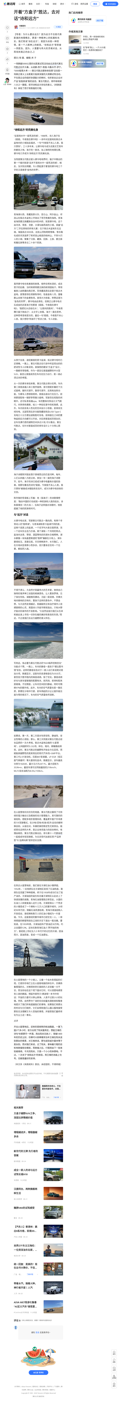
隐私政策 (42, 1387)
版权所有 (41, 1396)
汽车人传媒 (18, 1237)
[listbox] (38, 1209)
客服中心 (52, 1390)
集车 (15, 1218)
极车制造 (17, 1161)
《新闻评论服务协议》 (45, 1320)
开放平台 (49, 1387)
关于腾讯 (17, 1387)
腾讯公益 (30, 1390)
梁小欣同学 (18, 1199)
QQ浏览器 (38, 1390)
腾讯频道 (45, 1390)
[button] (99, 20)
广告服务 (57, 1387)
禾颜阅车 (17, 1123)
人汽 (15, 1293)
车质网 (16, 1180)
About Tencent (26, 1387)
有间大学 (17, 1256)
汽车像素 (17, 1142)
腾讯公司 (35, 1396)
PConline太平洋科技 (21, 1312)
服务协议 (35, 1387)
